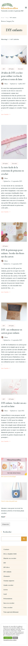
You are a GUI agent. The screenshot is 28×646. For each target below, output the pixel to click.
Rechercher (7, 532)
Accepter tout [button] (7, 637)
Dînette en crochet (10, 558)
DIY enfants (11, 69)
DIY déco (7, 567)
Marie (6, 84)
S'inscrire (5, 524)
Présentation (8, 598)
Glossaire (7, 576)
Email (3, 517)
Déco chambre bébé (10, 554)
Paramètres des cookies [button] (10, 640)
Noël (5, 594)
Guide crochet (8, 585)
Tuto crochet (20, 69)
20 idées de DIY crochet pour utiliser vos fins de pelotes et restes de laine (12, 76)
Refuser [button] (15, 637)
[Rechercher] (24, 539)
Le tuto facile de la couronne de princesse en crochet (12, 170)
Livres (6, 590)
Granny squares (9, 581)
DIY (4, 69)
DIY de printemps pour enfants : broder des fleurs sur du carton (12, 253)
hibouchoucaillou (9, 8)
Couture (6, 549)
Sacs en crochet (9, 603)
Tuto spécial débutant (11, 612)
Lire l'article (5, 114)
